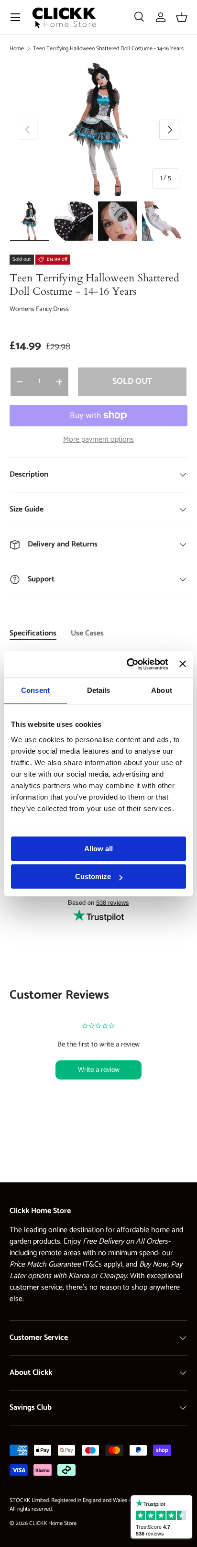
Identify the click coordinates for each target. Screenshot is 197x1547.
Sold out (132, 381)
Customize (93, 876)
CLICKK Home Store (53, 1523)
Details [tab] (98, 690)
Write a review (99, 1070)
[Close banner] (182, 664)
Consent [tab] (35, 690)
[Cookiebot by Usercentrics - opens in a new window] (127, 664)
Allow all (98, 849)
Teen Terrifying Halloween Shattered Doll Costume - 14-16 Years (108, 48)
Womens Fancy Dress (39, 309)
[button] (181, 17)
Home (17, 48)
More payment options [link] (98, 439)
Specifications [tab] (33, 633)
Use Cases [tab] (87, 633)
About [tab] (161, 690)
